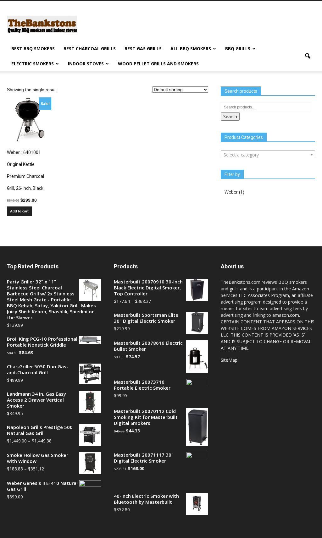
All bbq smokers (190, 49)
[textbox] (268, 155)
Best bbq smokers (33, 49)
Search (230, 116)
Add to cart (19, 211)
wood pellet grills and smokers (158, 64)
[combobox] (268, 154)
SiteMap (229, 360)
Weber (231, 192)
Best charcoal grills (90, 49)
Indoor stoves (86, 64)
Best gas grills (143, 49)
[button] (307, 56)
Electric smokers (32, 64)
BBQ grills (237, 49)
